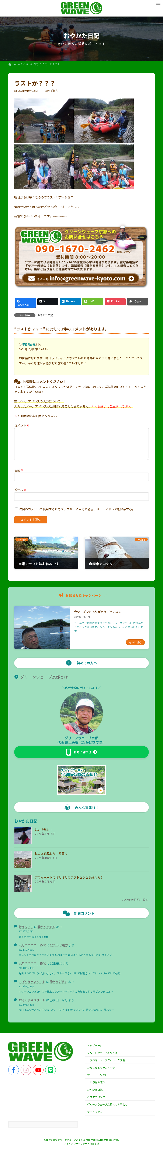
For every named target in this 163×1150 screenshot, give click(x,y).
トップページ (95, 1045)
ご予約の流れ (97, 1082)
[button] (81, 752)
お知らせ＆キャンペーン (101, 1067)
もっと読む (135, 642)
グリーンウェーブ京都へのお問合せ (107, 1104)
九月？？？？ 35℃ (32, 945)
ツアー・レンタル (97, 1075)
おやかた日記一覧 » (135, 900)
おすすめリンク (96, 1097)
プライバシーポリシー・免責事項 (81, 1143)
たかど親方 (48, 927)
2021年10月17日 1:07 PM (33, 349)
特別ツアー (26, 927)
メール (20, 489)
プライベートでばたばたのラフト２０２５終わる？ (69, 877)
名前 (19, 470)
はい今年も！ (44, 829)
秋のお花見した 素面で (51, 853)
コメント (22, 425)
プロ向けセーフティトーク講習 (107, 1060)
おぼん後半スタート (32, 982)
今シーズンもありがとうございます (97, 612)
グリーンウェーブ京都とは (44, 677)
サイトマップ (95, 1112)
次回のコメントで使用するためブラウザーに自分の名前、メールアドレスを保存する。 (77, 509)
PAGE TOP (155, 1111)
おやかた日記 (45, 315)
